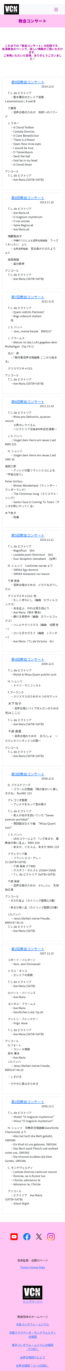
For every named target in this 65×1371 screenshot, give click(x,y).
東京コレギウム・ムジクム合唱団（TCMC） (32, 1347)
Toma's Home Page (32, 1267)
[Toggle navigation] (56, 9)
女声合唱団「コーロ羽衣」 (32, 1365)
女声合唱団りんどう (32, 1357)
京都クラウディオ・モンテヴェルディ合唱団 (32, 1334)
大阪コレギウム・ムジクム (32, 1324)
